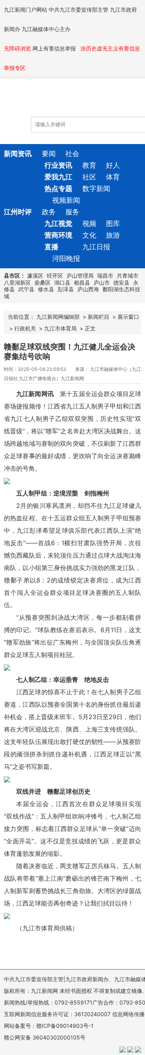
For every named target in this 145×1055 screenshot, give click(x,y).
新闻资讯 (18, 153)
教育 (89, 165)
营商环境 (58, 235)
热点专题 (58, 188)
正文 (90, 328)
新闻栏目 (98, 316)
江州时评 (18, 212)
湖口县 (62, 282)
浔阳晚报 (66, 258)
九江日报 (96, 247)
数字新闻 (96, 188)
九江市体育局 (60, 328)
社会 (72, 153)
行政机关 (25, 328)
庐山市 (102, 282)
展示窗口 (128, 316)
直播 (51, 247)
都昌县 (82, 282)
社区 (89, 177)
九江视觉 (58, 223)
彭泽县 (66, 289)
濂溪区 (35, 275)
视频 (89, 223)
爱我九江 (58, 177)
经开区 (55, 275)
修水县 (46, 289)
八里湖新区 (17, 282)
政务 (49, 212)
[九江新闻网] (48, 101)
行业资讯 (58, 165)
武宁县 (26, 289)
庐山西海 (88, 289)
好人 (113, 165)
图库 (113, 223)
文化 (89, 235)
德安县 (121, 282)
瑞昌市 (105, 275)
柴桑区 (42, 282)
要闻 (49, 153)
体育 (113, 177)
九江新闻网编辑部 (58, 316)
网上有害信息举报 (54, 48)
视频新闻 (66, 200)
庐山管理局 (80, 275)
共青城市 (127, 275)
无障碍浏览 (17, 48)
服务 (72, 212)
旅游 (113, 235)
